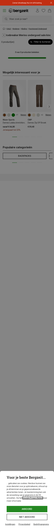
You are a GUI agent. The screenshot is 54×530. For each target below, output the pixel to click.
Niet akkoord (27, 517)
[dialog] (27, 500)
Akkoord (27, 509)
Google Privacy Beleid (33, 498)
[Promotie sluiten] (51, 3)
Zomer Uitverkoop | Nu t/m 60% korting (27, 3)
